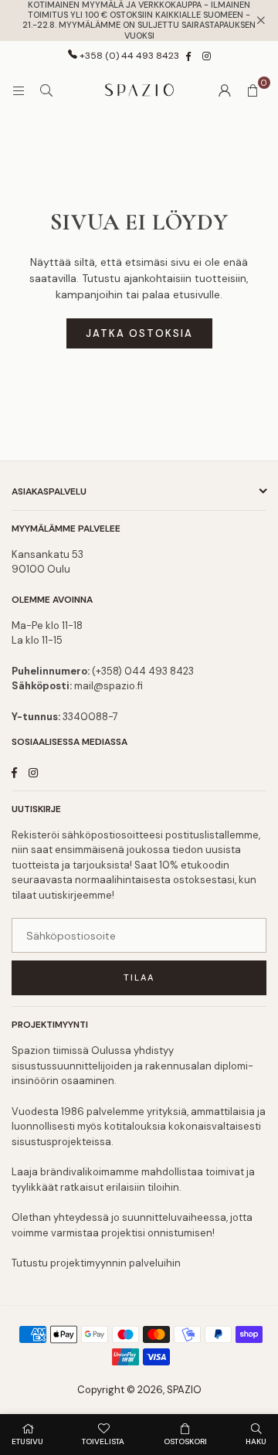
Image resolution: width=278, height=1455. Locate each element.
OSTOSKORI (185, 1441)
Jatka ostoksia (139, 333)
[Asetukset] (225, 90)
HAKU (256, 1441)
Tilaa (139, 977)
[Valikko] (18, 90)
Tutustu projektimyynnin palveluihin (96, 1263)
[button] (252, 90)
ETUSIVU (27, 1441)
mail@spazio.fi (108, 685)
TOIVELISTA (103, 1441)
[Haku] (46, 90)
